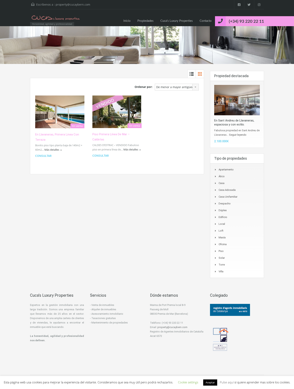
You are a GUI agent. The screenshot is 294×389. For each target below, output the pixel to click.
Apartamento (226, 169)
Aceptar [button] (210, 382)
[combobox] (177, 87)
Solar (222, 257)
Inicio (127, 20)
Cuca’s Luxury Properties (176, 20)
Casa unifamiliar (228, 196)
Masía (222, 237)
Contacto (206, 20)
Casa (221, 183)
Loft (221, 230)
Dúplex (223, 210)
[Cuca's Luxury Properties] (56, 19)
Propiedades (145, 20)
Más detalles (52, 149)
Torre (222, 264)
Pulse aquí (227, 382)
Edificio (223, 217)
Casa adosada (227, 189)
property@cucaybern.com (73, 4)
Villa (221, 271)
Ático (222, 176)
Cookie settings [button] (188, 382)
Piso (221, 251)
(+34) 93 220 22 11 (246, 21)
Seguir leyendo (237, 134)
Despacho (225, 203)
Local (222, 223)
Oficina (223, 244)
